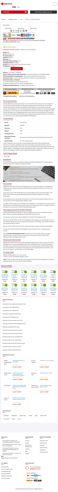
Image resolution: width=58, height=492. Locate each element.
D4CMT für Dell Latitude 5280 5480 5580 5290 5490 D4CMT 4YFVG (19, 387)
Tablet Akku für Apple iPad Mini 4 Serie (11, 327)
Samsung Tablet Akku (6, 473)
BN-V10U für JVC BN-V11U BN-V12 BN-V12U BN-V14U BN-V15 (24, 277)
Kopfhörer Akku (43, 443)
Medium (7, 458)
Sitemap (27, 453)
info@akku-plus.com (35, 469)
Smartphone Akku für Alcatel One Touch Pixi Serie (14, 343)
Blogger (3, 458)
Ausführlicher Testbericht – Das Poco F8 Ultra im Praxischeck (11, 454)
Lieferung (27, 449)
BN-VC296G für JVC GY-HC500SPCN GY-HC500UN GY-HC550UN (14, 277)
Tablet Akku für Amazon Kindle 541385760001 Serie (14, 323)
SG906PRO (6, 415)
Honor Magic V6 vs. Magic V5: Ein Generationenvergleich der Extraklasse (11, 441)
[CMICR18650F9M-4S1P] (8, 362)
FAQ (26, 451)
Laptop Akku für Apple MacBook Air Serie (12, 314)
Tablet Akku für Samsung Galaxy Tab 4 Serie (12, 330)
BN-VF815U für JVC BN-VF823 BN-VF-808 (4, 276)
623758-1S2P (23, 415)
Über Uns (27, 440)
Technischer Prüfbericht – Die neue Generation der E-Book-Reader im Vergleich (10, 450)
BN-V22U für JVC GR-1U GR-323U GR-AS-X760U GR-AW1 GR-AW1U (14, 291)
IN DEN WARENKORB (16, 68)
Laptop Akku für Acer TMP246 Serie (10, 310)
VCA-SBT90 (6, 419)
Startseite (3, 19)
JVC (21, 19)
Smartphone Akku (44, 452)
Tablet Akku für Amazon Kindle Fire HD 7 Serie (13, 320)
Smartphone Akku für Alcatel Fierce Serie (12, 346)
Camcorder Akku (43, 447)
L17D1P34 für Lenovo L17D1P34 (47, 360)
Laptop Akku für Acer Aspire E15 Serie (11, 307)
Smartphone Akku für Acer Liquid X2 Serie (12, 340)
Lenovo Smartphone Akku (7, 469)
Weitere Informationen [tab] (27, 96)
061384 (30, 415)
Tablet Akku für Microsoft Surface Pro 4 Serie (13, 333)
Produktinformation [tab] (10, 96)
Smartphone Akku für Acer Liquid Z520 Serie (12, 336)
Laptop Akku (42, 449)
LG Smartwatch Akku (6, 471)
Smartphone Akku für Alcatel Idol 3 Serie (12, 350)
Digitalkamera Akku (13, 19)
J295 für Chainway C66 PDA (46, 373)
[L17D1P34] (35, 361)
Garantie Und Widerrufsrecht (28, 446)
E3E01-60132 (43, 415)
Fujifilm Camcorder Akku (6, 476)
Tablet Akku (42, 445)
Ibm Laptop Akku (5, 467)
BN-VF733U (7, 156)
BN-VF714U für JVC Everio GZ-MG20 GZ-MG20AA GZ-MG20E (4, 291)
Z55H (19, 419)
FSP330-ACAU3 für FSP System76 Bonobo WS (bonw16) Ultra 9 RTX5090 (18, 374)
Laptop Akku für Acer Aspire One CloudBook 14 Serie (14, 304)
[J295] (35, 374)
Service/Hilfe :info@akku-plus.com (43, 12)
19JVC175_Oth (10, 54)
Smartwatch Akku (44, 440)
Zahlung (27, 443)
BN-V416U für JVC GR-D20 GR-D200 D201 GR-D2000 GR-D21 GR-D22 (24, 291)
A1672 (36, 415)
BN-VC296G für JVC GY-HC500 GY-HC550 (53, 289)
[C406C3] (35, 386)
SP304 (13, 419)
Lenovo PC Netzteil (5, 478)
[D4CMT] (7, 385)
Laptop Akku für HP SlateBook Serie (11, 317)
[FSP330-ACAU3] (8, 374)
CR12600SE (14, 415)
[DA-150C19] (8, 399)
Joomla (11, 458)
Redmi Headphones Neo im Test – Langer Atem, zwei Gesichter (11, 445)
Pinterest (15, 458)
